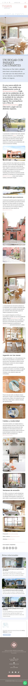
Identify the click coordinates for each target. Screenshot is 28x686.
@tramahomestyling (10, 105)
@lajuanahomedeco (10, 91)
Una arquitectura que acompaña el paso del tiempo (13, 569)
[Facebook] (9, 2)
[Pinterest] (5, 2)
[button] (25, 7)
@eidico (15, 135)
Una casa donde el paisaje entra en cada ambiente (13, 609)
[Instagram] (3, 2)
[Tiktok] (7, 2)
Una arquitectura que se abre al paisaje (13, 590)
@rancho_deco (6, 325)
